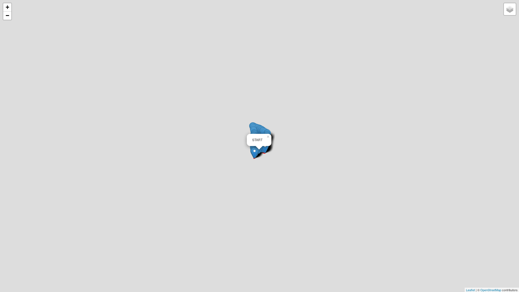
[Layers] (510, 9)
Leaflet (470, 290)
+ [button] (7, 7)
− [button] (7, 15)
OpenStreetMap (490, 290)
